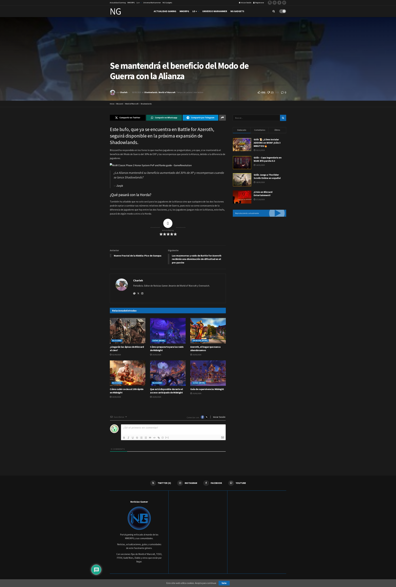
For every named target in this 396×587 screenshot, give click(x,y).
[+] (167, 437)
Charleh (123, 92)
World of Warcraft (167, 92)
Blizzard (119, 104)
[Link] (159, 438)
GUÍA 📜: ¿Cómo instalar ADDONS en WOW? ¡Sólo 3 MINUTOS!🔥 (267, 142)
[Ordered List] (141, 438)
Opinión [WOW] (200, 340)
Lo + (138, 2)
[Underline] (133, 438)
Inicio (112, 104)
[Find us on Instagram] (275, 2)
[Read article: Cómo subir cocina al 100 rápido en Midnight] (127, 373)
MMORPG (131, 2)
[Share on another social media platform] (222, 118)
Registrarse (259, 2)
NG (115, 11)
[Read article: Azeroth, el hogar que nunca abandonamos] (208, 330)
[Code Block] (154, 438)
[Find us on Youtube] (284, 2)
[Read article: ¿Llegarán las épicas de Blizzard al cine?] (127, 330)
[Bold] (124, 438)
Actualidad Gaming (118, 2)
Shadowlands (150, 92)
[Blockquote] (150, 438)
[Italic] (128, 438)
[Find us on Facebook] (279, 2)
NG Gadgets (167, 2)
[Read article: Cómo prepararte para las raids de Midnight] (168, 330)
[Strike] (137, 438)
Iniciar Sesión (246, 2)
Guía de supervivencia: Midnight (207, 389)
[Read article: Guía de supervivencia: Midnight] (208, 373)
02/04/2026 (116, 354)
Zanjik (119, 185)
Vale (224, 583)
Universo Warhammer (152, 2)
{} (163, 437)
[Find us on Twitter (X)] (270, 2)
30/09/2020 (136, 92)
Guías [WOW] (159, 340)
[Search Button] (274, 11)
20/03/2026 (156, 354)
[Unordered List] (146, 438)
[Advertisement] (259, 244)
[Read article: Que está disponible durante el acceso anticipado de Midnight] (168, 373)
